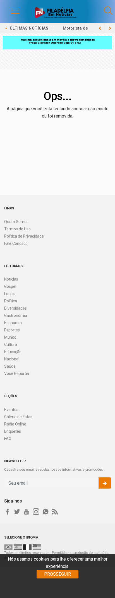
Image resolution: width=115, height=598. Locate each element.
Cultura (10, 344)
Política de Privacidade (24, 236)
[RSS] (55, 512)
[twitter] (17, 512)
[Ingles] (37, 546)
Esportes (12, 330)
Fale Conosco (16, 243)
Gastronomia (15, 315)
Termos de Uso (17, 229)
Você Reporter (17, 373)
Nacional (11, 359)
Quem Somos (16, 221)
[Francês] (27, 546)
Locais (9, 293)
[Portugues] (8, 546)
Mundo (10, 337)
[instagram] (36, 512)
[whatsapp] (45, 512)
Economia (13, 322)
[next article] (100, 28)
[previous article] (110, 28)
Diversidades (15, 308)
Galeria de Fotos (18, 417)
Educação (12, 352)
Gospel (10, 286)
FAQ (7, 438)
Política (10, 301)
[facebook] (7, 512)
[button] (9, 10)
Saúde (10, 366)
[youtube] (26, 512)
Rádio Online (15, 424)
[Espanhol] (18, 546)
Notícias (11, 279)
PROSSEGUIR (57, 574)
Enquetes (12, 431)
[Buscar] (108, 11)
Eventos (11, 409)
